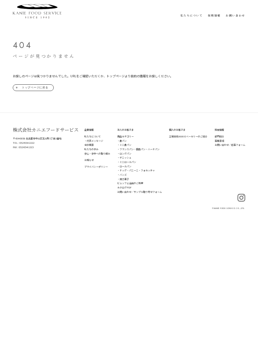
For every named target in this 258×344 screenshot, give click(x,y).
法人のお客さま (125, 129)
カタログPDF (124, 187)
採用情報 (214, 15)
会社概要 (89, 144)
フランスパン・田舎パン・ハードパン (140, 149)
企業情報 (89, 129)
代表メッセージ (95, 140)
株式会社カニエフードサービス (46, 129)
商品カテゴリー (125, 136)
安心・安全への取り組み (97, 153)
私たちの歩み (91, 149)
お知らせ (89, 160)
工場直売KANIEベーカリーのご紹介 (188, 136)
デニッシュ (125, 157)
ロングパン (125, 153)
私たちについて (191, 15)
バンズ (123, 174)
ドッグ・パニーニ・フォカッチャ (137, 170)
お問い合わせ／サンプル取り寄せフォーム (139, 192)
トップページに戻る (35, 87)
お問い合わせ (235, 15)
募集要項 (219, 140)
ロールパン (125, 166)
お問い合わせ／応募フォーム (230, 144)
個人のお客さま (177, 129)
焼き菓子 (124, 179)
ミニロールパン (128, 162)
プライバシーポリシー (96, 166)
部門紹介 (219, 136)
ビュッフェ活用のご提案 (130, 183)
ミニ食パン (125, 144)
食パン (123, 140)
